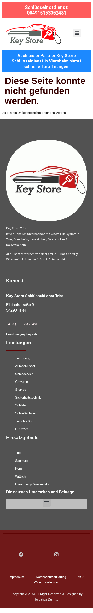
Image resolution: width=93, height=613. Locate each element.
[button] (77, 33)
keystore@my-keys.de (21, 334)
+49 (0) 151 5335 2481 (21, 324)
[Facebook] (21, 554)
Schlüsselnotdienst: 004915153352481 (46, 10)
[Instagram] (56, 554)
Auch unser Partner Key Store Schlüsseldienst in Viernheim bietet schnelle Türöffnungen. (46, 61)
